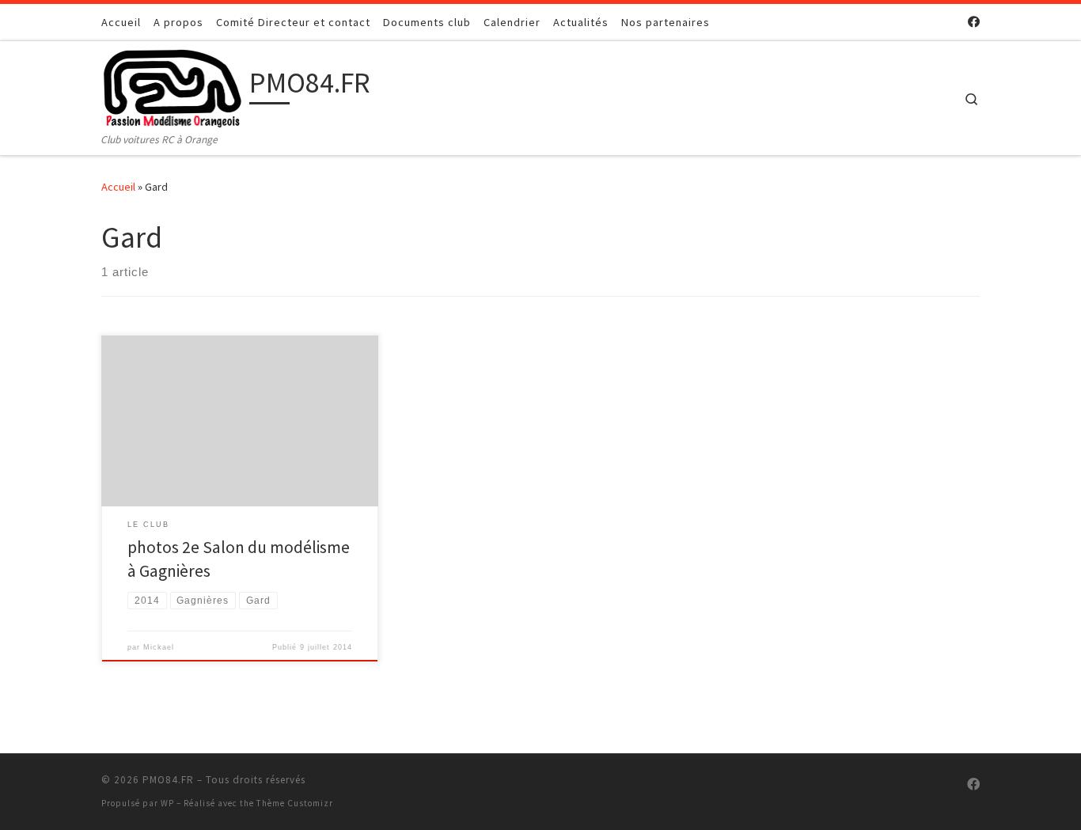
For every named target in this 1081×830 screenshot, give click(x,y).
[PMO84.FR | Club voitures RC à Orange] (172, 86)
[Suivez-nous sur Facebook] (974, 22)
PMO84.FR (168, 779)
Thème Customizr (294, 803)
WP (167, 803)
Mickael (158, 647)
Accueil (118, 187)
